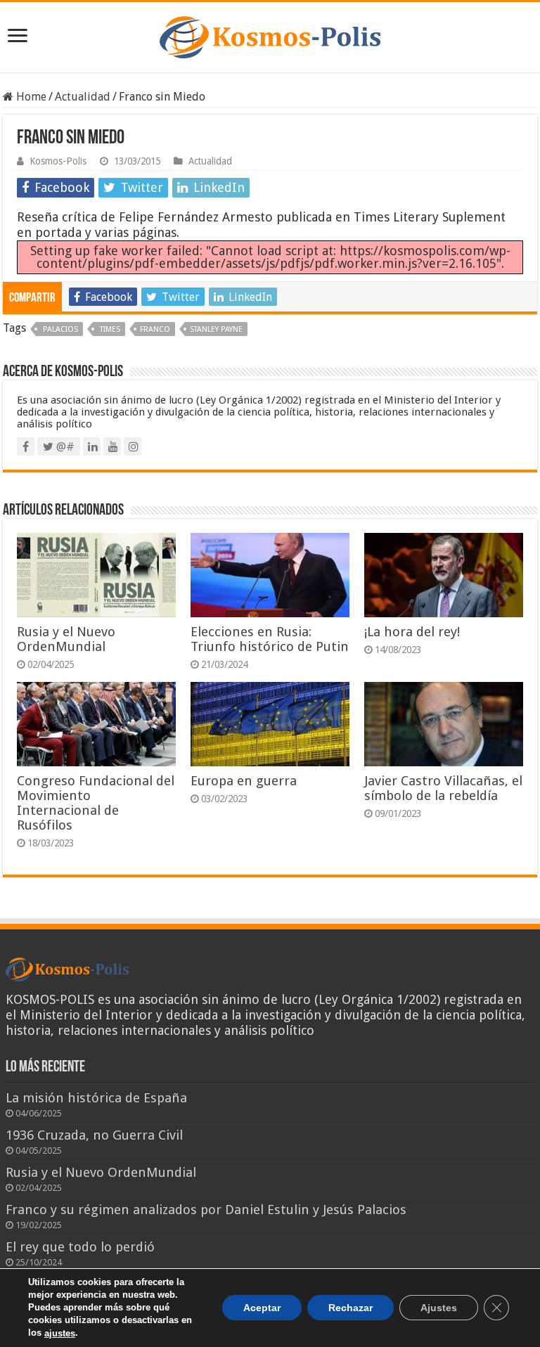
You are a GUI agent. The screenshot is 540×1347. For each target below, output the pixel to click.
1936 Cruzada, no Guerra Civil (94, 1135)
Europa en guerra (244, 780)
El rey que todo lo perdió (80, 1246)
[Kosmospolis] (270, 34)
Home (29, 96)
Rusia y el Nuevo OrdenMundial (66, 639)
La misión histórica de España (96, 1097)
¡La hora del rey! (412, 631)
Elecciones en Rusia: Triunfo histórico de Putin (270, 639)
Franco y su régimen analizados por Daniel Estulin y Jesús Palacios (206, 1209)
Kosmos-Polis (58, 161)
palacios (59, 329)
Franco (155, 329)
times (109, 329)
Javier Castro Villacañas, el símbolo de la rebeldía (443, 788)
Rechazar (350, 1308)
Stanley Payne (216, 329)
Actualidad (82, 96)
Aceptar (262, 1308)
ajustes (59, 1333)
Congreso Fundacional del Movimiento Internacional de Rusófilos (95, 802)
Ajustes (438, 1308)
